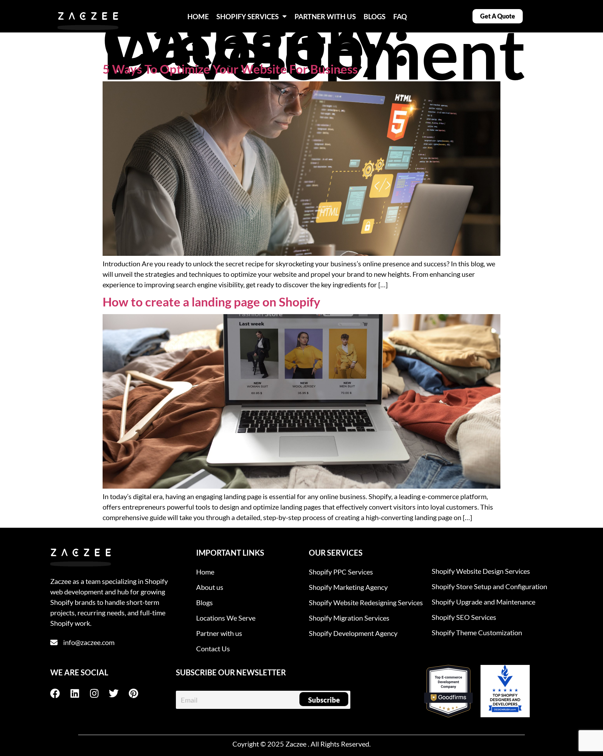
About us (209, 587)
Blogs (204, 602)
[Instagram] (99, 693)
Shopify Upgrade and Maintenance (483, 602)
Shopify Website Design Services (481, 571)
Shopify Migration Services (349, 618)
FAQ (400, 16)
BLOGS (375, 16)
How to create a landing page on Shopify (211, 301)
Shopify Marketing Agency (348, 587)
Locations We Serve (225, 618)
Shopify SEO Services (464, 617)
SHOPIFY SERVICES (247, 16)
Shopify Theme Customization (477, 632)
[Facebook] (60, 693)
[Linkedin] (79, 693)
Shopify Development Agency (353, 633)
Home (205, 572)
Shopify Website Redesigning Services (366, 602)
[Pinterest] (138, 693)
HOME (198, 16)
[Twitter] (118, 693)
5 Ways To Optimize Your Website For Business (230, 68)
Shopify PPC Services (341, 572)
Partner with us (219, 633)
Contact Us (213, 648)
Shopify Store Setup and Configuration (489, 586)
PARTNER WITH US (325, 16)
